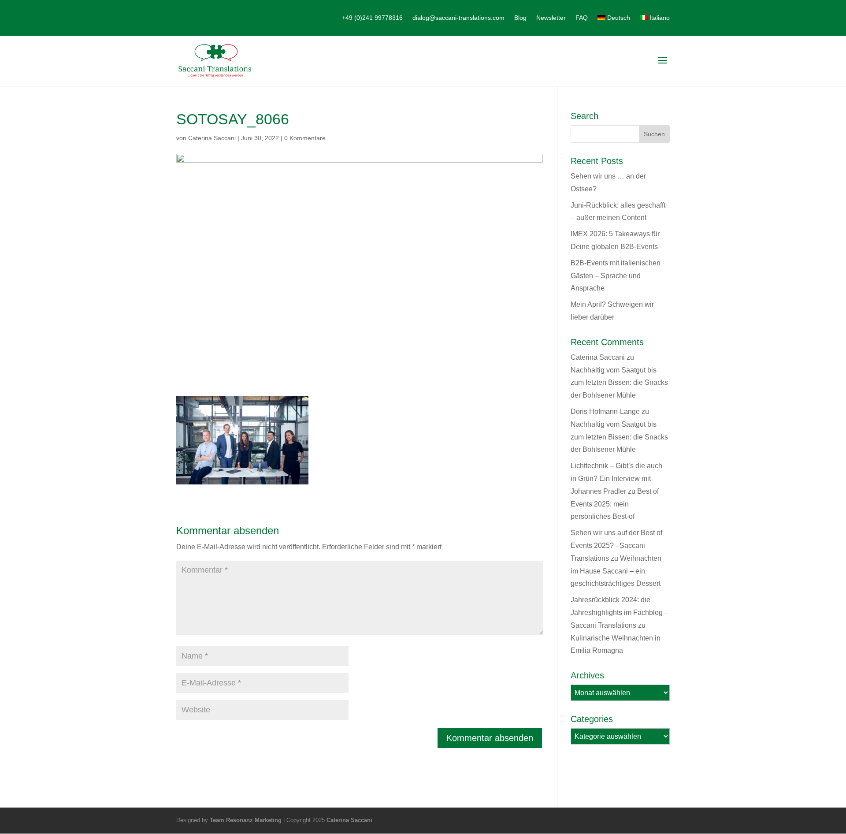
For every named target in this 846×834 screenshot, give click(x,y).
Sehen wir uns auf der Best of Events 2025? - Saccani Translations (616, 545)
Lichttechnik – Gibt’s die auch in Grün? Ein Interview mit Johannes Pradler (616, 478)
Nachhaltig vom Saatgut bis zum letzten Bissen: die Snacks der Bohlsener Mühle (619, 382)
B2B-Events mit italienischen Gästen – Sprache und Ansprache (615, 275)
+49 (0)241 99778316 (372, 18)
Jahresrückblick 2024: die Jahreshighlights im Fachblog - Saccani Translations (619, 612)
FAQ (581, 18)
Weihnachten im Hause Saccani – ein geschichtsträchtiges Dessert (616, 571)
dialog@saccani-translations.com (458, 18)
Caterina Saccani (212, 137)
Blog (520, 18)
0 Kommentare (305, 137)
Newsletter (551, 18)
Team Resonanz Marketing (246, 820)
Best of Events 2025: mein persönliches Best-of (615, 504)
